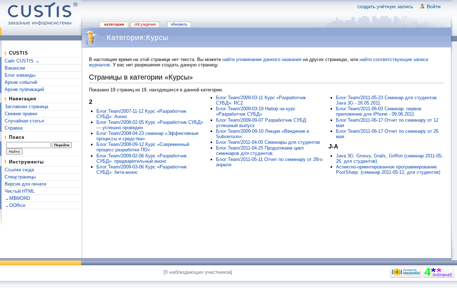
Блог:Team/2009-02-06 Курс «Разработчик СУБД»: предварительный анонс (141, 158)
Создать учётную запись (385, 6)
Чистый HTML (20, 191)
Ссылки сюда (19, 169)
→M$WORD (17, 198)
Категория (114, 24)
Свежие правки (21, 113)
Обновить (179, 24)
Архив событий (21, 82)
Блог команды (20, 75)
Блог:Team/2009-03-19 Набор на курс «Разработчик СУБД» (256, 111)
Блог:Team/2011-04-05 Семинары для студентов (268, 142)
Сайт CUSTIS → (22, 61)
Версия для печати (25, 184)
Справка (13, 128)
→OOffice (15, 205)
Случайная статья (24, 120)
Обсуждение (145, 24)
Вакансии (15, 68)
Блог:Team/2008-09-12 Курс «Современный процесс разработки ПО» (142, 147)
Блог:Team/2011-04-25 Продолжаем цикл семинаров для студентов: (260, 150)
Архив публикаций (24, 89)
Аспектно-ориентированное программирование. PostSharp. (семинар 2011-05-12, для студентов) (388, 169)
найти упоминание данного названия (261, 59)
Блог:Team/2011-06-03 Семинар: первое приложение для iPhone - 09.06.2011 (378, 111)
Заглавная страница (26, 106)
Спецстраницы (20, 177)
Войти (434, 6)
